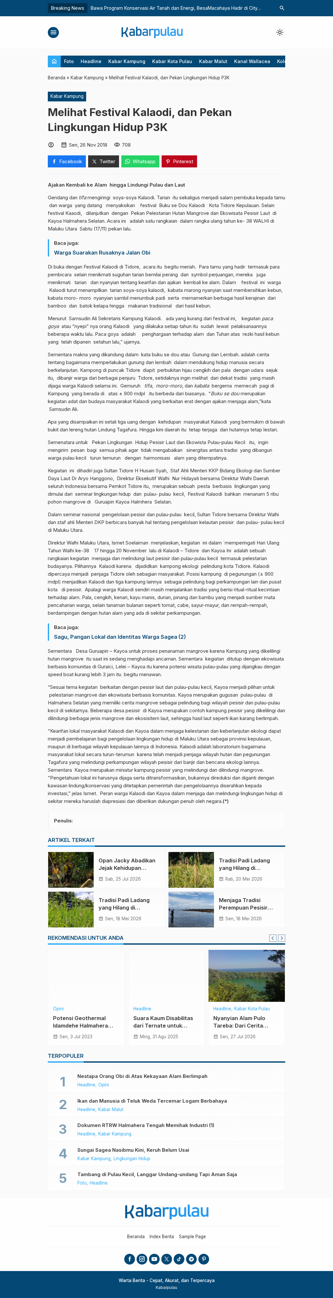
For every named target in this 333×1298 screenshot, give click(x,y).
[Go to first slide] (281, 938)
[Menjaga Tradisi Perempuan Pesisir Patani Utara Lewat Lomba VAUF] (191, 909)
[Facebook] (129, 1259)
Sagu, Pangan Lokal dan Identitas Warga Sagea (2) (120, 637)
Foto (69, 61)
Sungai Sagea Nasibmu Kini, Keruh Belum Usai (135, 1150)
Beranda (136, 1236)
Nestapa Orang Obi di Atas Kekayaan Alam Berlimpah (142, 1076)
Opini (58, 1009)
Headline (91, 61)
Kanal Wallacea (252, 61)
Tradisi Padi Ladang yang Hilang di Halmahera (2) (124, 907)
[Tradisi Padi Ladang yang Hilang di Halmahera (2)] (71, 909)
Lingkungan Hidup (131, 1159)
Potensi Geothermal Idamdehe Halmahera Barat (80, 1025)
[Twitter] (166, 1259)
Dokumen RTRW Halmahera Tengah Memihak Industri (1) (145, 1125)
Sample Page (192, 1236)
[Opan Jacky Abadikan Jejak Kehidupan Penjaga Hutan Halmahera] (71, 870)
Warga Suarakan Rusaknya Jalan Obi (102, 252)
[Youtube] (154, 1259)
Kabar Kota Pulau (172, 61)
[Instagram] (142, 1259)
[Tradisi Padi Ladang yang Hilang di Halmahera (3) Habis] (191, 870)
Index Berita (162, 1236)
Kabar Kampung (126, 61)
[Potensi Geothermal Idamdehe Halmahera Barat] (86, 976)
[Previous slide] (272, 938)
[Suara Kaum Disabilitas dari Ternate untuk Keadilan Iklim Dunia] (166, 976)
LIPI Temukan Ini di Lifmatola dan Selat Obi (137, 8)
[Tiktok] (179, 1259)
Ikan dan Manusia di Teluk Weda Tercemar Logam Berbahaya (155, 1101)
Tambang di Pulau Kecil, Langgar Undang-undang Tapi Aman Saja (157, 1174)
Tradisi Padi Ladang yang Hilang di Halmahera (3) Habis (245, 868)
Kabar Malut (213, 61)
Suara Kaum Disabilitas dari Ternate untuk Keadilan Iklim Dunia (163, 1025)
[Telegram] (191, 1259)
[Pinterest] (203, 1259)
